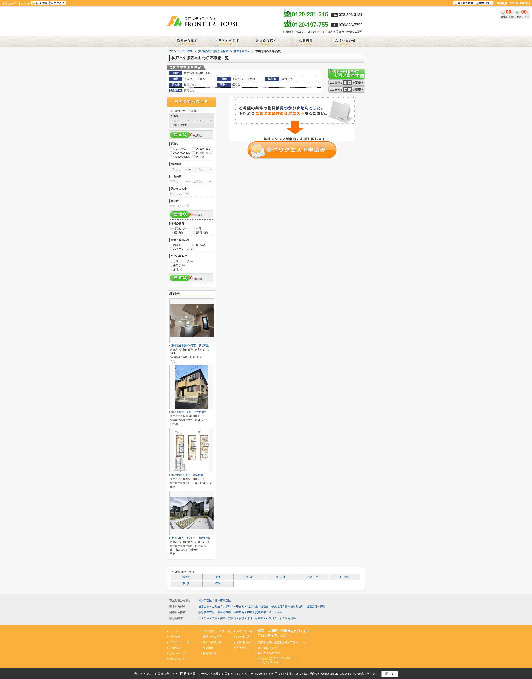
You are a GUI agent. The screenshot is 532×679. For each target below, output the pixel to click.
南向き (179, 265)
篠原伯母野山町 (294, 606)
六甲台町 (239, 606)
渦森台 (186, 577)
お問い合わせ (244, 631)
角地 (177, 269)
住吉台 (250, 577)
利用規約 (174, 647)
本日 (198, 228)
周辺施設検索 (244, 642)
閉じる (389, 673)
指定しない (180, 110)
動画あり (201, 244)
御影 (218, 583)
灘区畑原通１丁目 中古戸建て (188, 412)
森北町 (186, 583)
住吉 (222, 618)
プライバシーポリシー (182, 642)
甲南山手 (290, 618)
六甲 (214, 618)
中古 (203, 110)
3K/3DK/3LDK (203, 152)
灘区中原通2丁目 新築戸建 (187, 475)
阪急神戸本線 (206, 612)
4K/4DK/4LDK (181, 156)
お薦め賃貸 (209, 653)
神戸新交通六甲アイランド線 (264, 612)
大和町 (227, 606)
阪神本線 (239, 612)
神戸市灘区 (205, 600)
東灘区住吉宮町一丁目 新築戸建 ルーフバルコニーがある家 (206, 345)
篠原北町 (276, 606)
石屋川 (270, 618)
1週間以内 (202, 232)
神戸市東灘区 (223, 600)
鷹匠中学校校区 (212, 636)
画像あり (178, 244)
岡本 (218, 577)
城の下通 (252, 606)
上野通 (216, 606)
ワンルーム (180, 148)
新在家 (259, 618)
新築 (194, 110)
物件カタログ (177, 658)
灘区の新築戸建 (212, 642)
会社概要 (174, 636)
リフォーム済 (183, 261)
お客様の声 (243, 636)
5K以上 (199, 156)
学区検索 (241, 647)
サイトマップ (177, 653)
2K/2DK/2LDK (181, 152)
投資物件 (208, 647)
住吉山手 (312, 577)
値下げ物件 (181, 125)
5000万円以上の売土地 (216, 631)
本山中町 (344, 577)
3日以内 (178, 232)
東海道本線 (224, 612)
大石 (279, 618)
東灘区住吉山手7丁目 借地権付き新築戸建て (197, 537)
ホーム (173, 631)
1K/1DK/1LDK (203, 148)
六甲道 (232, 618)
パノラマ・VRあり (184, 248)
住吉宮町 (281, 577)
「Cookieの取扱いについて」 (335, 673)
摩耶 (249, 618)
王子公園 (203, 618)
